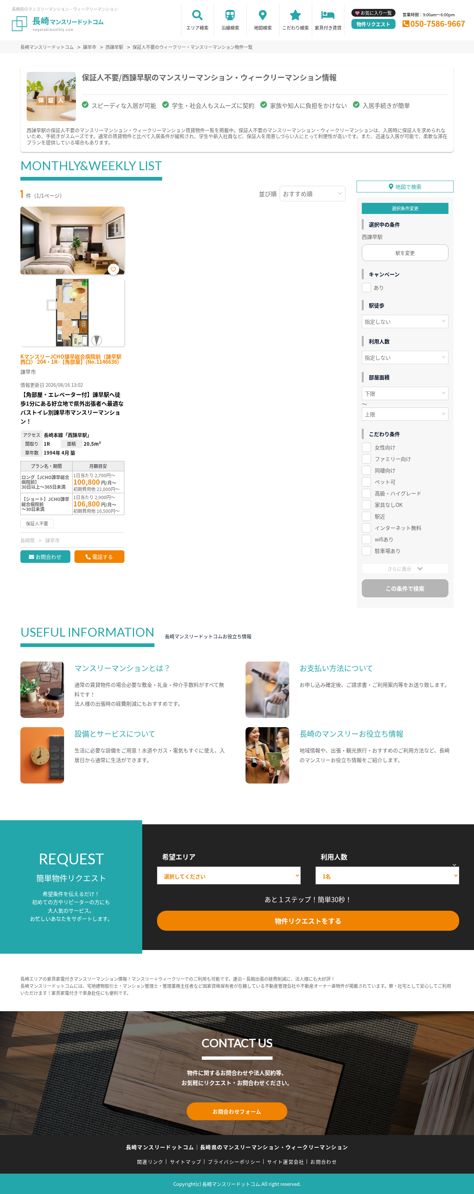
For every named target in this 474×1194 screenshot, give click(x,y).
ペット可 (385, 481)
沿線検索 (230, 27)
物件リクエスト (373, 23)
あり (379, 287)
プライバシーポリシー (234, 1161)
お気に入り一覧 (376, 13)
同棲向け (385, 470)
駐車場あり (388, 550)
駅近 (380, 516)
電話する (102, 556)
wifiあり (384, 539)
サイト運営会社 (285, 1161)
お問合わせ (48, 556)
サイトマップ (186, 1161)
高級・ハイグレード (398, 493)
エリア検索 (197, 27)
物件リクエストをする (308, 921)
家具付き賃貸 (328, 27)
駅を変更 (405, 252)
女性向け (385, 447)
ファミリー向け (393, 458)
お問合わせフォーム (237, 1111)
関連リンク (150, 1161)
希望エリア (179, 856)
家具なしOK (389, 504)
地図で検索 (408, 186)
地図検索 (263, 27)
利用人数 (334, 856)
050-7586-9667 (437, 23)
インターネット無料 (398, 527)
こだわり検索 (295, 27)
